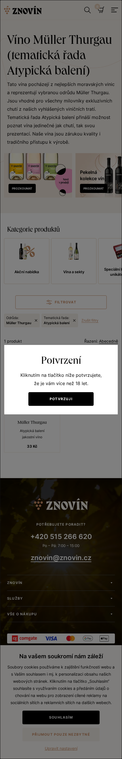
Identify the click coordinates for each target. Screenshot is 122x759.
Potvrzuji (61, 399)
